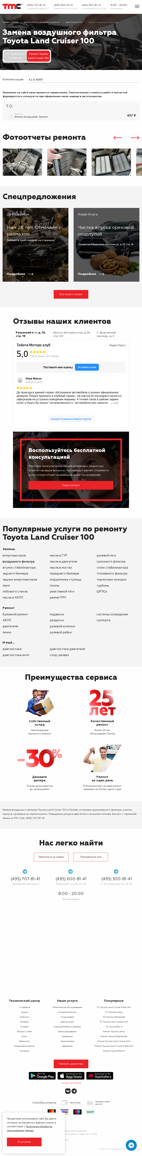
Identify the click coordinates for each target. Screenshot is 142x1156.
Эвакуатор (67, 1046)
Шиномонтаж (67, 1041)
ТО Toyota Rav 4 (114, 1027)
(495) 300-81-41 (91, 5)
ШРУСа (102, 591)
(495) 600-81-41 (63, 5)
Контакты (24, 1051)
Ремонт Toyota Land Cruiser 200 (113, 1041)
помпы (54, 585)
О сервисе (24, 1007)
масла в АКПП (13, 597)
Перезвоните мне (90, 857)
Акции (24, 1012)
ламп (6, 585)
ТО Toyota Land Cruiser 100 (15, 56)
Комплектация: (13, 79)
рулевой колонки (62, 626)
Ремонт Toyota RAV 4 (114, 1051)
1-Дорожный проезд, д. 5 (37, 8)
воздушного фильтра (19, 561)
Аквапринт (67, 1037)
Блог (24, 1037)
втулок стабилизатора (19, 567)
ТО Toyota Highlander (114, 1017)
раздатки (57, 620)
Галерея (24, 1022)
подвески (57, 614)
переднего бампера (64, 573)
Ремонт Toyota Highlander (114, 1037)
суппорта (103, 620)
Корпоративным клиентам (67, 1027)
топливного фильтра (112, 573)
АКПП (7, 620)
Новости (24, 1017)
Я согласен (24, 1142)
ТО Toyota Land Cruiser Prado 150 (114, 1007)
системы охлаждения (112, 614)
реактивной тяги (62, 591)
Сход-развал (59, 655)
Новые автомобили (24, 1046)
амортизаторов (14, 555)
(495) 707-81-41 (36, 5)
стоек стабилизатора (112, 567)
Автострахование (67, 1032)
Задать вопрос (71, 485)
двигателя (10, 626)
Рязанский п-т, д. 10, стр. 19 (66, 8)
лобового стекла (15, 591)
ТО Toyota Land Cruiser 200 (114, 1022)
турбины (103, 585)
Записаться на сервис (51, 857)
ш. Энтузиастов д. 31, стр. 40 (94, 8)
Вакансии (24, 1041)
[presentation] (117, 138)
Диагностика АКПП (16, 655)
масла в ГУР (58, 555)
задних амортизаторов (20, 579)
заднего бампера (15, 573)
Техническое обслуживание (67, 1007)
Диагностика (12, 649)
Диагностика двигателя (67, 649)
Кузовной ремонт (15, 614)
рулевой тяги (106, 555)
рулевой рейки (61, 632)
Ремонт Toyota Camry (114, 1032)
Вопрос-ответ (24, 1032)
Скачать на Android (71, 1083)
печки (7, 632)
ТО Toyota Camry (114, 1012)
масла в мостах (61, 567)
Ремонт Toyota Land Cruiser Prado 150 (114, 1046)
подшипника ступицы (65, 579)
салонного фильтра (111, 561)
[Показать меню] (137, 6)
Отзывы (24, 1027)
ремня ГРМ (58, 597)
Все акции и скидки (71, 294)
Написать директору (71, 1064)
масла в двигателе (63, 561)
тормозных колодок (112, 579)
